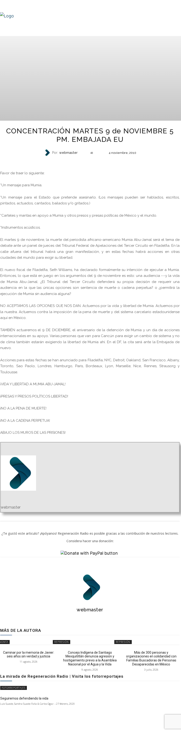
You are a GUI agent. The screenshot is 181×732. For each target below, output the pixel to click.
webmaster (68, 152)
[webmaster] (48, 152)
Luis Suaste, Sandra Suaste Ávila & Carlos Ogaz (26, 703)
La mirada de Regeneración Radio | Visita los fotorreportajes (61, 676)
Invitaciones (89, 162)
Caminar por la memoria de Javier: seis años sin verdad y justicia (28, 654)
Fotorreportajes (13, 687)
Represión (61, 642)
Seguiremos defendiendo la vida (24, 698)
